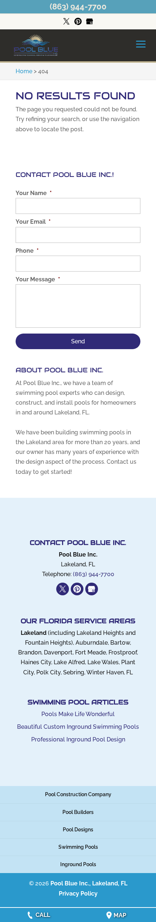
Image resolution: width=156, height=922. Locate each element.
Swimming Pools (78, 847)
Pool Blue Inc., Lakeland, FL (88, 883)
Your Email (33, 221)
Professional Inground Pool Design (78, 739)
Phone (27, 250)
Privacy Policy (78, 893)
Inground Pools (78, 864)
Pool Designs (78, 829)
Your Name (34, 193)
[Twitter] (66, 21)
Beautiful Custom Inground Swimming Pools (78, 726)
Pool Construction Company (78, 794)
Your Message (38, 279)
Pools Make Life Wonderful (78, 714)
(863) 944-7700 (78, 6)
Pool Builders (78, 812)
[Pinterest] (78, 21)
